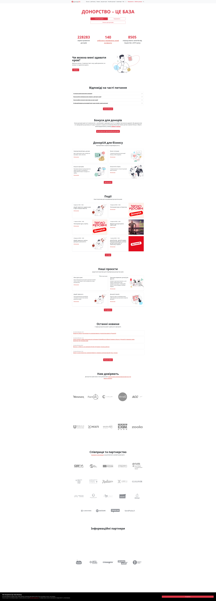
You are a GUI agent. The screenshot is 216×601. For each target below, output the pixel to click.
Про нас (88, 1)
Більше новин (108, 360)
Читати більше (108, 109)
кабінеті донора (115, 126)
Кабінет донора (138, 1)
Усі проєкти (108, 310)
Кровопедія (119, 1)
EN (143, 1)
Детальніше (76, 157)
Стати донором (99, 19)
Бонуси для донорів (108, 22)
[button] (126, 2)
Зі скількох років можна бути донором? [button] (82, 93)
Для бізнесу (93, 1)
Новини (98, 1)
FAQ (123, 1)
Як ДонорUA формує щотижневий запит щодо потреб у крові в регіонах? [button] (90, 103)
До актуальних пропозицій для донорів (108, 131)
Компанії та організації (97, 455)
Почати (76, 70)
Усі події (108, 255)
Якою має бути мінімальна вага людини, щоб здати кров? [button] (87, 96)
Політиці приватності (34, 597)
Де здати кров (104, 1)
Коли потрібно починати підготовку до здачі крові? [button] (85, 100)
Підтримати (131, 1)
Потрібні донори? (112, 1)
